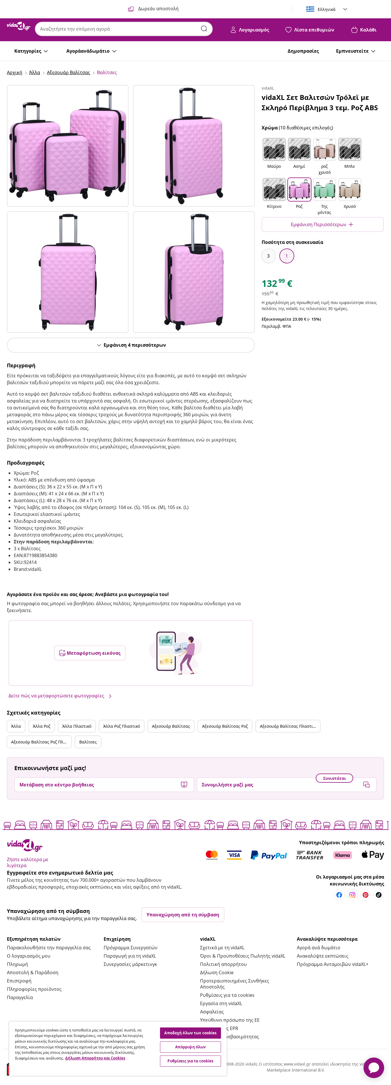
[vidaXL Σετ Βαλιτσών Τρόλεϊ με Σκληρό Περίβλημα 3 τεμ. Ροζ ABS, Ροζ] (67, 146)
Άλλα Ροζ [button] (41, 726)
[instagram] (352, 895)
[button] (274, 157)
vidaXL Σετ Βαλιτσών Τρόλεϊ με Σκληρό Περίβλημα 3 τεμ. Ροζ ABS (320, 102)
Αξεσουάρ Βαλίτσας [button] (171, 726)
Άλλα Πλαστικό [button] (76, 726)
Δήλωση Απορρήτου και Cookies (95, 1058)
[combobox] (124, 29)
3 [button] (268, 256)
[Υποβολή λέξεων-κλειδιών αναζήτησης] (204, 28)
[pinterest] (365, 895)
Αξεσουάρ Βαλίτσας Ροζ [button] (225, 726)
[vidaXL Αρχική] (18, 26)
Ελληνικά (326, 9)
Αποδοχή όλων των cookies (190, 1032)
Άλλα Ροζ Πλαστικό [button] (121, 726)
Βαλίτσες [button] (88, 742)
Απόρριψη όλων (190, 1047)
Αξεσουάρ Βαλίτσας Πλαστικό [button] (288, 726)
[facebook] (339, 895)
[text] (277, 284)
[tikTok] (379, 895)
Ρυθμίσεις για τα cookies (227, 995)
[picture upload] (175, 653)
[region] (118, 1048)
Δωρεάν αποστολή (158, 8)
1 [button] (286, 256)
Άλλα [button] (16, 726)
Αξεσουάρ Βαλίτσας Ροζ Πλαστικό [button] (41, 742)
